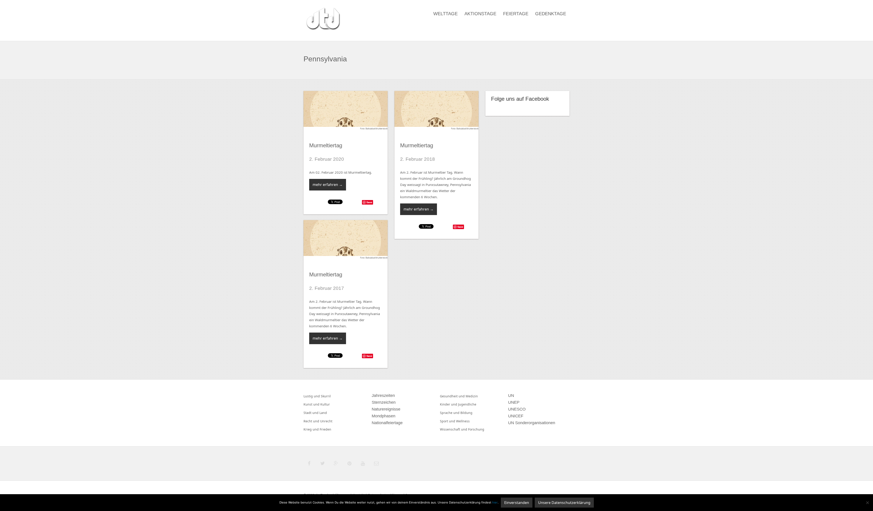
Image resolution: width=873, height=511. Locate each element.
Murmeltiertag (325, 145)
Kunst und (312, 404)
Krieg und (312, 429)
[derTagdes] (323, 19)
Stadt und (311, 413)
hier (495, 502)
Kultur (325, 404)
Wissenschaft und (454, 429)
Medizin (472, 396)
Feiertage (515, 13)
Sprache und (450, 413)
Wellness (463, 421)
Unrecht (326, 421)
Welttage (445, 13)
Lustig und (312, 396)
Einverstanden (516, 502)
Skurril (326, 396)
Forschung (476, 429)
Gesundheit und (453, 396)
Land (323, 413)
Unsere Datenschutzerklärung (564, 502)
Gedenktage (550, 13)
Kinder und (449, 404)
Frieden (325, 429)
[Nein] (867, 502)
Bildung (466, 413)
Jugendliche (467, 404)
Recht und (312, 421)
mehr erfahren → (328, 184)
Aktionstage (480, 13)
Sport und (448, 421)
